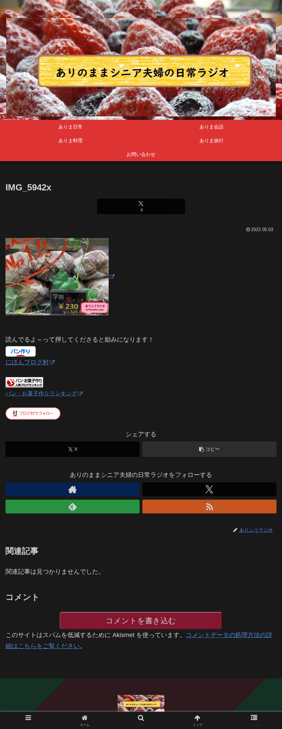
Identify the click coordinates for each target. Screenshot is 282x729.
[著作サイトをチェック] (73, 489)
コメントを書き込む (141, 620)
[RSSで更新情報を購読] (209, 506)
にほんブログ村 (27, 362)
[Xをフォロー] (209, 489)
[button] (209, 449)
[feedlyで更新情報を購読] (73, 506)
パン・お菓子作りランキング (41, 393)
